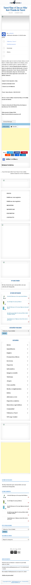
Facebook (17, 152)
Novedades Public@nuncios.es (10, 571)
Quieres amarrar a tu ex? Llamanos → (20, 173)
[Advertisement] (15, 139)
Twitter (10, 152)
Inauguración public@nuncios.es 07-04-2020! (14, 567)
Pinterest (24, 152)
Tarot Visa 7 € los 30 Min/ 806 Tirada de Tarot (15, 8)
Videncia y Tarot (11, 41)
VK (13, 155)
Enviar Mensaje (7, 121)
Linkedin (23, 155)
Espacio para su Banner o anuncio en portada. (14, 562)
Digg (18, 155)
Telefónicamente (11, 44)
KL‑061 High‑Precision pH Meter (14, 301)
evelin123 (11, 12)
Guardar (14, 126)
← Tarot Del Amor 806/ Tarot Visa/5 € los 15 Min (13, 171)
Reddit (8, 155)
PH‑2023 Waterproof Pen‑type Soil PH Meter (17, 296)
